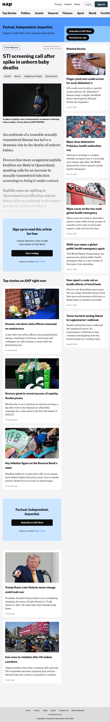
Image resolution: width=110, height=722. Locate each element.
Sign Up (101, 4)
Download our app (77, 37)
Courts (39, 13)
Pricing (58, 4)
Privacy (37, 710)
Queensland (51, 76)
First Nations (11, 47)
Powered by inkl (55, 715)
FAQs (45, 710)
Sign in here (40, 262)
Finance (67, 13)
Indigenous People (33, 76)
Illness (17, 76)
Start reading (32, 253)
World (92, 13)
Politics (25, 13)
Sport (80, 13)
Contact (68, 4)
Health (7, 76)
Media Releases (77, 710)
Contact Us (63, 710)
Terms (28, 710)
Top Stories (9, 13)
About (77, 4)
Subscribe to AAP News (80, 31)
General (53, 13)
